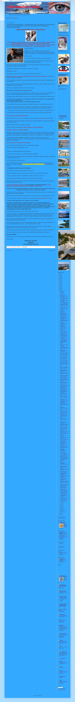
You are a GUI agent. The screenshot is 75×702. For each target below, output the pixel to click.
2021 (60, 279)
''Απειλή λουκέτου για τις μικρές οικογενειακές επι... (64, 437)
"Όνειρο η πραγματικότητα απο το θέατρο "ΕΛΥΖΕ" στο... (64, 499)
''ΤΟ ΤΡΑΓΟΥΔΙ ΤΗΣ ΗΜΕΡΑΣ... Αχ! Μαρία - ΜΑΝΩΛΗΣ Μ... (64, 491)
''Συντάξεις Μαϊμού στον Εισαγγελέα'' (63, 436)
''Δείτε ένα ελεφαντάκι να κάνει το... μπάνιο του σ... (64, 498)
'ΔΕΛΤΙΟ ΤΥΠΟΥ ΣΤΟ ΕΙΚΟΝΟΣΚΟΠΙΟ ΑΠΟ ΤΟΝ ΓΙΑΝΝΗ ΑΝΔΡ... (64, 318)
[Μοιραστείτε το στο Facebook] (25, 247)
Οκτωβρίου (61, 293)
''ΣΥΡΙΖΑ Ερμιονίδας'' (62, 328)
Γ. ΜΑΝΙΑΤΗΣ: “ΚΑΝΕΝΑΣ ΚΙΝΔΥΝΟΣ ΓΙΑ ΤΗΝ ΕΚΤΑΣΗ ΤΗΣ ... (63, 479)
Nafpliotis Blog (61, 625)
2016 (60, 285)
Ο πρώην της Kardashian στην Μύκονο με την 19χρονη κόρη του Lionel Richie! (63, 682)
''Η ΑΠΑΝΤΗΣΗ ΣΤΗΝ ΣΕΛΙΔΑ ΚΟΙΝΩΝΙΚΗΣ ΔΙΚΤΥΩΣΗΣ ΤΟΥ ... (64, 305)
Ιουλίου (61, 504)
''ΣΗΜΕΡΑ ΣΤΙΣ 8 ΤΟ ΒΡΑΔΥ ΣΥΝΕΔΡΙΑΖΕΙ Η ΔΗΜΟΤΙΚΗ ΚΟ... (64, 364)
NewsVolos (60, 670)
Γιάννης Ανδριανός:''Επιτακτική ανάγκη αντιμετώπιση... (64, 382)
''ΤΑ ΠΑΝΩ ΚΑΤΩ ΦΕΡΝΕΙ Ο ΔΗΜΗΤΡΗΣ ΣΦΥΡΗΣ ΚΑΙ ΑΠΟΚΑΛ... (64, 413)
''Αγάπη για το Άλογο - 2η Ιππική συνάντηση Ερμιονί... (64, 331)
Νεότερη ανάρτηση (9, 250)
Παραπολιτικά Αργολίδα (62, 633)
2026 (60, 273)
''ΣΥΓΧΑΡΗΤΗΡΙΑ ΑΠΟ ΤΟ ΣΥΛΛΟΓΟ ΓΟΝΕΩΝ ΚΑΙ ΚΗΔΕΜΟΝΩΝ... (63, 342)
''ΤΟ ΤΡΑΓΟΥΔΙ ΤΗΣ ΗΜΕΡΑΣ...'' (64, 360)
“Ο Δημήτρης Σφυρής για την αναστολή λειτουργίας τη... (64, 339)
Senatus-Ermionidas (62, 658)
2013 (60, 289)
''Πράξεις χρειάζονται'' (62, 421)
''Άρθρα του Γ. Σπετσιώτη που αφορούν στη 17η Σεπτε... (64, 378)
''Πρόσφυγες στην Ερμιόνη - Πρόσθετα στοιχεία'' (63, 487)
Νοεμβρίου (61, 292)
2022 (60, 278)
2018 (60, 283)
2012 (60, 290)
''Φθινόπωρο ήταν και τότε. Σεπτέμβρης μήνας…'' (63, 489)
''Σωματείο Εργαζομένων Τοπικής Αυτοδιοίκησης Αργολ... (63, 394)
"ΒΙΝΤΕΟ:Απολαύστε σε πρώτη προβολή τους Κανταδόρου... (64, 345)
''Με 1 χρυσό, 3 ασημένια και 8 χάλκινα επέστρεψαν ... (64, 439)
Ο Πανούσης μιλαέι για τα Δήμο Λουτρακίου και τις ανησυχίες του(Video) (63, 553)
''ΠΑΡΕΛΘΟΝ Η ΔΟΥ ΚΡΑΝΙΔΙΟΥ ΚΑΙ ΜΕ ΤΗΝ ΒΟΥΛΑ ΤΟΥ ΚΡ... (63, 351)
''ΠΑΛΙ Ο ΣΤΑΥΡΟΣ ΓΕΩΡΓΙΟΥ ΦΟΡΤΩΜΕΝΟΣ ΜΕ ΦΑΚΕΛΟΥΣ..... (64, 495)
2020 (60, 280)
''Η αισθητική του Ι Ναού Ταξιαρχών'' (63, 501)
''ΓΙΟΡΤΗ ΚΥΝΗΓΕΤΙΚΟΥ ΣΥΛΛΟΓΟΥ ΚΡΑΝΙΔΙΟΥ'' (63, 453)
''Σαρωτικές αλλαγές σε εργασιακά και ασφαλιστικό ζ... (64, 419)
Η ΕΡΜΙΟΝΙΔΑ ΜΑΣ (62, 614)
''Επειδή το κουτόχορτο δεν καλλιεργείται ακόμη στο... (63, 471)
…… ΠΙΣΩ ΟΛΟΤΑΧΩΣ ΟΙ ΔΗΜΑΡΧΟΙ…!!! (63, 423)
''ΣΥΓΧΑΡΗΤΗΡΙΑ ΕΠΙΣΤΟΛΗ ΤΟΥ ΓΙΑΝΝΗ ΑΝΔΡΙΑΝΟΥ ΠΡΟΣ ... (64, 425)
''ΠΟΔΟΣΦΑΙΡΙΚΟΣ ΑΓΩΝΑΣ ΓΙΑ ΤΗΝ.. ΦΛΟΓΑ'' (63, 493)
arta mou (60, 646)
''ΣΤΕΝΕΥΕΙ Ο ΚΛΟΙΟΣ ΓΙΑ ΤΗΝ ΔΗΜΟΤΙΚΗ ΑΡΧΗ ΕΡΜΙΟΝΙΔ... (64, 477)
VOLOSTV (60, 680)
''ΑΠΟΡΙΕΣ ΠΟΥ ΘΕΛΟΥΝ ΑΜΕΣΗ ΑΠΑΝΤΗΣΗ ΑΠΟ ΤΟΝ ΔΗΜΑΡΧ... (64, 392)
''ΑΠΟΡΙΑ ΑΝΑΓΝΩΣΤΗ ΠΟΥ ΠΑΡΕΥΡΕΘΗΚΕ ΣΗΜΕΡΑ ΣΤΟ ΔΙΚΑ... (64, 447)
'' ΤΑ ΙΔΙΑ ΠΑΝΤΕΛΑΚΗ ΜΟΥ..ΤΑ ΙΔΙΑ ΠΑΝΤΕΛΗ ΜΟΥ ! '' (64, 298)
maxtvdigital (61, 600)
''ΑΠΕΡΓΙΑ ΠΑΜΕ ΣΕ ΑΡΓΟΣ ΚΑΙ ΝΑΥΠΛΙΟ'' (63, 296)
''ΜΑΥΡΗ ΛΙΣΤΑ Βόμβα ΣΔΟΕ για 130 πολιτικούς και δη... (64, 303)
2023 (60, 277)
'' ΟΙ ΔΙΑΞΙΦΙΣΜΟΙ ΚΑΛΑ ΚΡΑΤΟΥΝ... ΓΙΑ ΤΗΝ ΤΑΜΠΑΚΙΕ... (63, 445)
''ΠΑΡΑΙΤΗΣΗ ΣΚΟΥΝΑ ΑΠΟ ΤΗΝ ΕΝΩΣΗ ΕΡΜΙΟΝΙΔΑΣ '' (64, 457)
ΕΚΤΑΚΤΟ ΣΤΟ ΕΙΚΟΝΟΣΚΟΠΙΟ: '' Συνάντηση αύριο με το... (63, 326)
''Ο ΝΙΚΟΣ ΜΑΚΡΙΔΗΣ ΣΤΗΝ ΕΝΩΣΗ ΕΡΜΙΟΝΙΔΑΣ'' (63, 485)
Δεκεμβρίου (61, 291)
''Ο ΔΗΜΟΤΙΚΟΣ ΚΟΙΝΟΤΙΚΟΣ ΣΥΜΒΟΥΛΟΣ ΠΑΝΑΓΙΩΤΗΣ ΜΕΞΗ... (64, 482)
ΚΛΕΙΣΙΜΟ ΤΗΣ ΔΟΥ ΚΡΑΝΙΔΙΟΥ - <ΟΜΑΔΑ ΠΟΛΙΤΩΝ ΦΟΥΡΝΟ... (63, 314)
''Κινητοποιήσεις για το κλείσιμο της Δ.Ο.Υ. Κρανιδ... (64, 316)
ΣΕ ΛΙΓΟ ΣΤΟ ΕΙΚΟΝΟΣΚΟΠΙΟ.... (63, 311)
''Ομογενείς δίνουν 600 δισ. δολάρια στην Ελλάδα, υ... (64, 357)
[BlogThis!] (23, 247)
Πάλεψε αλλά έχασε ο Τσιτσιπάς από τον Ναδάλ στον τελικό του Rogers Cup (63, 672)
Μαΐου (61, 507)
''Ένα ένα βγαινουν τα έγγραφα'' (64, 352)
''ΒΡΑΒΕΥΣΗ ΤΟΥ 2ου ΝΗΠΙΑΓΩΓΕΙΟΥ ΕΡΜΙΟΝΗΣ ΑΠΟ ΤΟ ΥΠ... (64, 469)
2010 (60, 514)
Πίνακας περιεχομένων (62, 621)
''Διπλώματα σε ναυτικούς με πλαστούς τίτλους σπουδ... (64, 361)
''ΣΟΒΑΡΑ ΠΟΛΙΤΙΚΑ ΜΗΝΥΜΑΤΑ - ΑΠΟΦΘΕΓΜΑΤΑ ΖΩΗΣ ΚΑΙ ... (64, 463)
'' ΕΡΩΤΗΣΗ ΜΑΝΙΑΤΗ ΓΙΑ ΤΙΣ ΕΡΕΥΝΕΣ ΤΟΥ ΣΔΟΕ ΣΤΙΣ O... (64, 374)
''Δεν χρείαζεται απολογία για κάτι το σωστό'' (63, 399)
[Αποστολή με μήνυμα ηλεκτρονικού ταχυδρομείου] (22, 247)
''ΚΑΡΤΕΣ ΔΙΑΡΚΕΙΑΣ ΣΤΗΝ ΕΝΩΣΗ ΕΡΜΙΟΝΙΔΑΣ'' (63, 415)
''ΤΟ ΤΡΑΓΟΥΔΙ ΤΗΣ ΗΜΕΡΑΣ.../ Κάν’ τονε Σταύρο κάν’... (64, 389)
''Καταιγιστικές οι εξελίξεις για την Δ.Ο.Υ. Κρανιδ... (64, 307)
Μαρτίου (61, 509)
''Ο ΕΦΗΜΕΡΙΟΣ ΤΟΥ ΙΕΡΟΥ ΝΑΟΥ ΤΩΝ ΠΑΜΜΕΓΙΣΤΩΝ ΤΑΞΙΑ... (64, 348)
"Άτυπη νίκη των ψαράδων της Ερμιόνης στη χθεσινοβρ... (64, 367)
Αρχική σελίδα (30, 250)
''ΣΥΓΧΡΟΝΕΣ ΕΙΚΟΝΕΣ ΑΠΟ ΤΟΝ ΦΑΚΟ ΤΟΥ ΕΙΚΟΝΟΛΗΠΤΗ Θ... (64, 387)
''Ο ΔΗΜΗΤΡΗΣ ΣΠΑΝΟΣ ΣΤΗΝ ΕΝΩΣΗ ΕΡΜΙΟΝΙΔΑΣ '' (64, 432)
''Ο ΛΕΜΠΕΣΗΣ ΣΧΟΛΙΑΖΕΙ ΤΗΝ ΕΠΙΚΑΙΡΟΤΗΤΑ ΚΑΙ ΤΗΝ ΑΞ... (63, 371)
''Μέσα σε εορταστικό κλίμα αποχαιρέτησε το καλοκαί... (64, 427)
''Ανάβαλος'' (61, 343)
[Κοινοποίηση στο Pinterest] (26, 247)
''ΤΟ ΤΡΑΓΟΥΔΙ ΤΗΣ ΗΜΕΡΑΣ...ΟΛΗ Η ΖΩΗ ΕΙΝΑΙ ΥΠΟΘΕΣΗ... (63, 442)
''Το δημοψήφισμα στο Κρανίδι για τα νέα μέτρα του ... (64, 335)
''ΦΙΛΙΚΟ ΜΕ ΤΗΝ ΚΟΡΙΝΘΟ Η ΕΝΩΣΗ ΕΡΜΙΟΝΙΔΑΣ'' (64, 376)
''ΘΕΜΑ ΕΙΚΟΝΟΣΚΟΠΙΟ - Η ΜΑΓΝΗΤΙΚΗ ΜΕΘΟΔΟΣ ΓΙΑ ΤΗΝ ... (64, 404)
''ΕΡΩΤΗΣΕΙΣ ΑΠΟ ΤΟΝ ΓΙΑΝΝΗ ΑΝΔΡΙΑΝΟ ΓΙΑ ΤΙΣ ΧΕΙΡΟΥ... (64, 467)
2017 (60, 284)
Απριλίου (61, 508)
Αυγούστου (61, 503)
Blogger (40, 695)
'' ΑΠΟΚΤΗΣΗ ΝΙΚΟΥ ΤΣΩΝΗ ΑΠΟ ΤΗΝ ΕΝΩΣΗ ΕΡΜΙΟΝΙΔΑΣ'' (64, 402)
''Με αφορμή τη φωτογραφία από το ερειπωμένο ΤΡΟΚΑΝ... (63, 430)
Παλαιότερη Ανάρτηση (52, 250)
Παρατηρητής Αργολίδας (62, 596)
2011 (60, 513)
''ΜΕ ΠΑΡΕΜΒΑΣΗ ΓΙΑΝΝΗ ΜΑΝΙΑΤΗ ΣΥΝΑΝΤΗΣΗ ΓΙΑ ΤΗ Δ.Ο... (64, 321)
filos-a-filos (60, 666)
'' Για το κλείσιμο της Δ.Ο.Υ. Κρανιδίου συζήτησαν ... (63, 333)
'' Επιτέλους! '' (61, 406)
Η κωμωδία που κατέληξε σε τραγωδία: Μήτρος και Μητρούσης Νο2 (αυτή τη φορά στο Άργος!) (63, 598)
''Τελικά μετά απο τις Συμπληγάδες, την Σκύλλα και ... (64, 408)
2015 (60, 286)
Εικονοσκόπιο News (62, 688)
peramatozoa (61, 543)
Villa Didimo (61, 661)
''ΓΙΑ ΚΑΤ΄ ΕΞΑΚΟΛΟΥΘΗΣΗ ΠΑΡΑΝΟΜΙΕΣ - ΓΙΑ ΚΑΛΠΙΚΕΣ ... (63, 460)
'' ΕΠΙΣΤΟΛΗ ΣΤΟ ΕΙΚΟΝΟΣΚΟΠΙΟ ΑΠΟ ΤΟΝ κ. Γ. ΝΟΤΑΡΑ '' (64, 301)
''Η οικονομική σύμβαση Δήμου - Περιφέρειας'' (64, 337)
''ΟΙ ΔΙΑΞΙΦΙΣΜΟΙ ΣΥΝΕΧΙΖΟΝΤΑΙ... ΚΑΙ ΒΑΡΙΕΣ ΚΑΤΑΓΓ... (63, 450)
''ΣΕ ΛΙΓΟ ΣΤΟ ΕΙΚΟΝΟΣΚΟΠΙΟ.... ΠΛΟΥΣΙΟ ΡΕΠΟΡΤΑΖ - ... (64, 323)
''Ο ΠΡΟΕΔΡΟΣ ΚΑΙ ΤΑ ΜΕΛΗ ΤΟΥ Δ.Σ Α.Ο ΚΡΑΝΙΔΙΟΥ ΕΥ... (64, 397)
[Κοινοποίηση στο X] (24, 247)
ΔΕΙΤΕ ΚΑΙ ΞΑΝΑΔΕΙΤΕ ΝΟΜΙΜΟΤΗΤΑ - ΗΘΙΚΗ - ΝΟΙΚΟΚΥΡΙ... (63, 474)
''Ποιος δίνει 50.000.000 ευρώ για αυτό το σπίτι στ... (64, 455)
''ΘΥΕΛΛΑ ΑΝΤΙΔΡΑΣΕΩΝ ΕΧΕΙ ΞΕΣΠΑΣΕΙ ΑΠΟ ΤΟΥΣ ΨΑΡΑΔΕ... (64, 380)
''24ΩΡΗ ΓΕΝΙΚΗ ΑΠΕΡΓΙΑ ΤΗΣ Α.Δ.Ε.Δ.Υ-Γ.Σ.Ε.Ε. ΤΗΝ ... (64, 354)
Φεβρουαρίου (62, 510)
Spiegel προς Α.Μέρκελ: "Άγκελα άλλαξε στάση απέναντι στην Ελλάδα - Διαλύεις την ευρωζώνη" (63, 654)
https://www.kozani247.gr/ (62, 518)
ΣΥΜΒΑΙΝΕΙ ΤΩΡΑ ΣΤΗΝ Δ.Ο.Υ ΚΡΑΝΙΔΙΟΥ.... (64, 309)
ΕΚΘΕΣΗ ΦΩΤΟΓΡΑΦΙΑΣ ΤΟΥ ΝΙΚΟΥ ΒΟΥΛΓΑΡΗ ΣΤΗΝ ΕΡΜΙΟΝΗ (65, 525)
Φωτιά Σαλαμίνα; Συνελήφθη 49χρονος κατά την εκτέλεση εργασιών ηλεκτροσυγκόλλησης (63, 642)
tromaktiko (60, 640)
